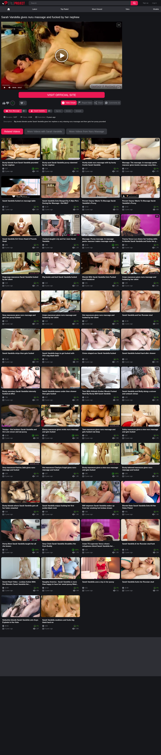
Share (100, 103)
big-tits (58, 111)
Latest (34, 9)
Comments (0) (114, 103)
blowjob (78, 111)
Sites (128, 9)
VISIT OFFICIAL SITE (61, 95)
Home (9, 9)
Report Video (87, 103)
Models (156, 9)
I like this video (3, 103)
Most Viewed (97, 9)
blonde (68, 111)
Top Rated (64, 9)
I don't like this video (7, 103)
